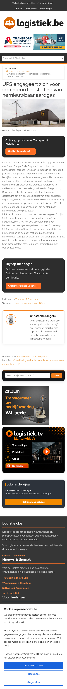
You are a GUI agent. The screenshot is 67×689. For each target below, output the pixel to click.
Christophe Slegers (43, 316)
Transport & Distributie (26, 299)
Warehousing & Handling (16, 583)
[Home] (7, 71)
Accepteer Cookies (33, 665)
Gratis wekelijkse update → (23, 285)
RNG (40, 303)
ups (45, 303)
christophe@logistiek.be (24, 3)
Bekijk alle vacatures (33, 502)
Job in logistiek (10, 593)
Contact (18, 8)
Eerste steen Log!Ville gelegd (32, 356)
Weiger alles (33, 682)
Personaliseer (33, 674)
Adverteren (31, 8)
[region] (33, 646)
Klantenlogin (46, 8)
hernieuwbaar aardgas (25, 303)
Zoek (57, 375)
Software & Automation (15, 588)
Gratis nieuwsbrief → (20, 151)
